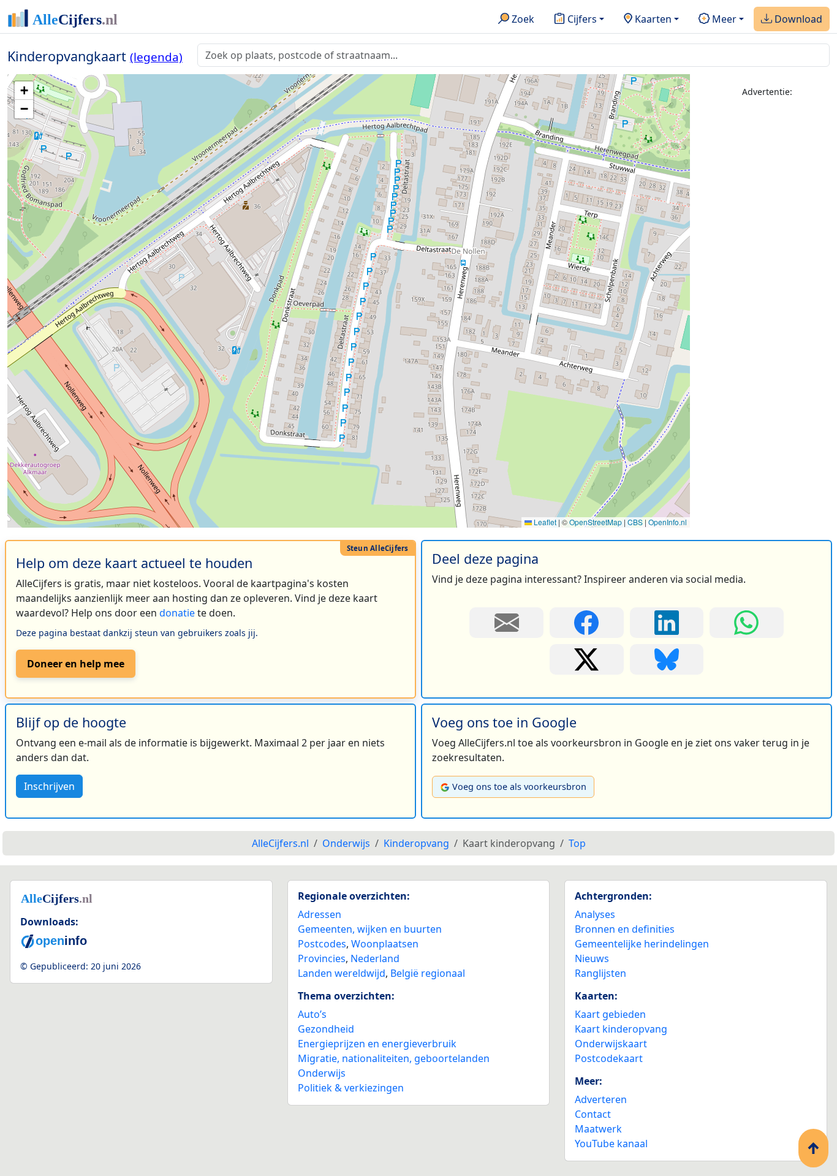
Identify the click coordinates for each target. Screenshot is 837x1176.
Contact (593, 1114)
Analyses (595, 914)
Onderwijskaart (611, 1043)
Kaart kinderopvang (621, 1029)
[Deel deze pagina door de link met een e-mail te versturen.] (506, 622)
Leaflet (544, 522)
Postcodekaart (609, 1058)
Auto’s (312, 1014)
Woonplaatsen (384, 943)
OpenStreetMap (595, 522)
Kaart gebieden (610, 1014)
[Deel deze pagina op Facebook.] (587, 622)
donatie (177, 613)
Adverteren (601, 1099)
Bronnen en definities (625, 929)
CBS (635, 522)
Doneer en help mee (75, 663)
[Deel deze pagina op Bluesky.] (667, 659)
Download (797, 19)
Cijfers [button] (581, 19)
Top (577, 843)
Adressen (319, 914)
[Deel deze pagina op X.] (587, 659)
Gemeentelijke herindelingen (642, 943)
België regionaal (427, 973)
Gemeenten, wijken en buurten (370, 929)
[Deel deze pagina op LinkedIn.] (667, 622)
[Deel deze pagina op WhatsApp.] (747, 622)
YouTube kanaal (611, 1143)
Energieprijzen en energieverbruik (377, 1043)
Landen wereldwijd (341, 973)
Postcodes (322, 943)
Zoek (521, 19)
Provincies (322, 958)
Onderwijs (322, 1073)
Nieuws (592, 958)
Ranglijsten (600, 973)
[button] (24, 91)
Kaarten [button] (652, 19)
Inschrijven (49, 786)
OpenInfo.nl (667, 522)
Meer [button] (723, 19)
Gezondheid (326, 1029)
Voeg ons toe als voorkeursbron (519, 786)
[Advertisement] (767, 292)
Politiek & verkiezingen (351, 1087)
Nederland (375, 958)
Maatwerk (598, 1129)
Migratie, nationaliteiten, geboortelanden (394, 1058)
